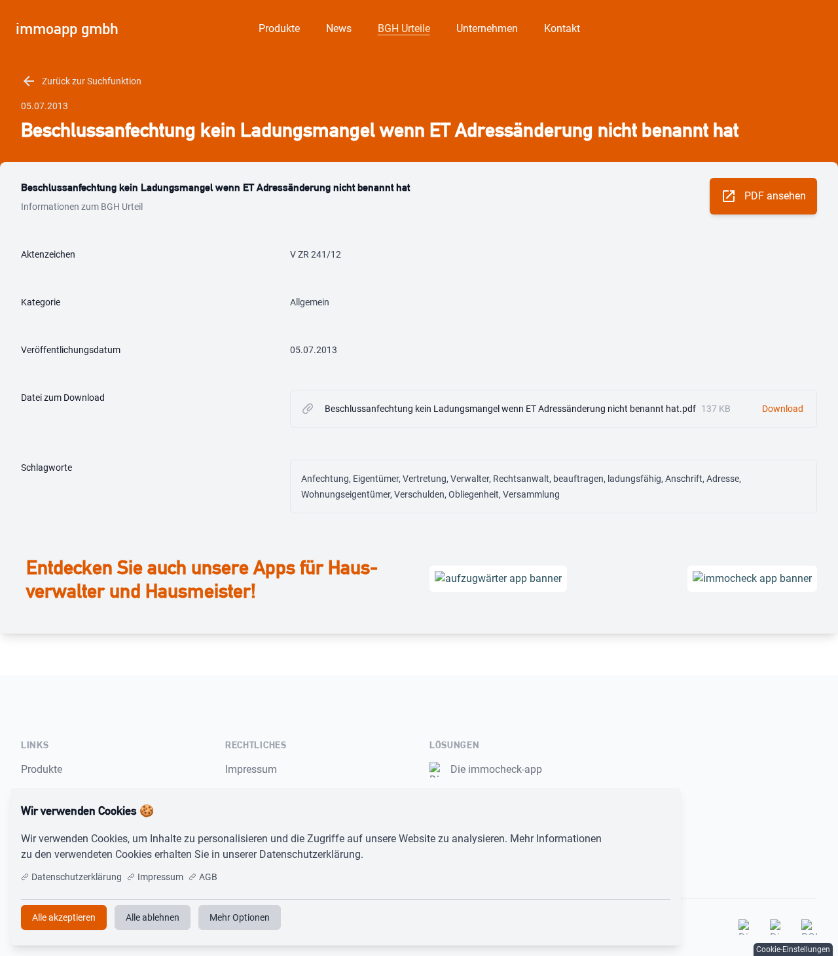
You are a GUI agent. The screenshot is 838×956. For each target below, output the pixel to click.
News (339, 28)
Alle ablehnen (152, 917)
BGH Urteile (404, 28)
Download (782, 408)
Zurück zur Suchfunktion (81, 81)
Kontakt (562, 28)
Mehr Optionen (240, 917)
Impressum (251, 769)
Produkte (279, 28)
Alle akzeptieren (627, 811)
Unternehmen (487, 28)
